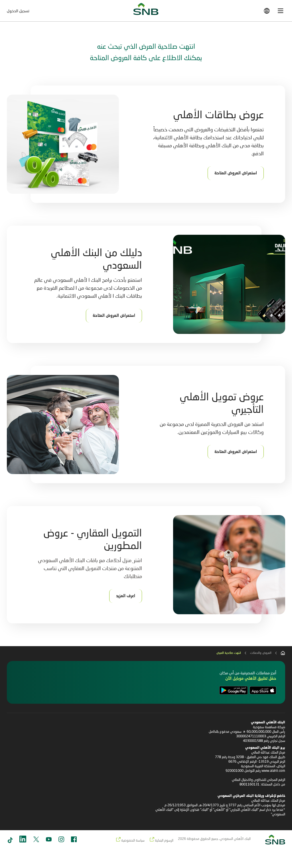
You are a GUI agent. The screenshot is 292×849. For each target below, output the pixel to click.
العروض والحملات (260, 653)
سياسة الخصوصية (133, 840)
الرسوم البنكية (164, 840)
